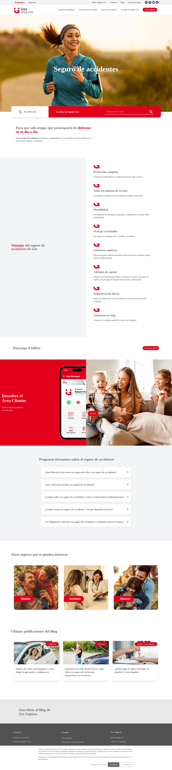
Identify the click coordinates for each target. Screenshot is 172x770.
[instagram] (146, 2)
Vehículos (52, 644)
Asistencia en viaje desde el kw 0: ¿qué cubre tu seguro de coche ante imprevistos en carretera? (84, 672)
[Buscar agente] (151, 111)
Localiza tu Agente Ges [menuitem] (21, 742)
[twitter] (153, 2)
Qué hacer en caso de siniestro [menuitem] (73, 742)
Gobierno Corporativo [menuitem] (118, 746)
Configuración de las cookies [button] (98, 764)
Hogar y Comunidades (146, 644)
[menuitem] (19, 2)
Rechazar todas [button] (127, 764)
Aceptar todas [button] (113, 764)
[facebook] (150, 2)
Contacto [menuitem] (113, 2)
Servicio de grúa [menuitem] (134, 2)
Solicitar (93, 413)
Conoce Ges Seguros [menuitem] (118, 742)
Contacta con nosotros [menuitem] (21, 738)
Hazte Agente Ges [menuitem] (99, 2)
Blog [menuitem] (122, 2)
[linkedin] (157, 2)
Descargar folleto (151, 348)
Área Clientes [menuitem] (67, 738)
